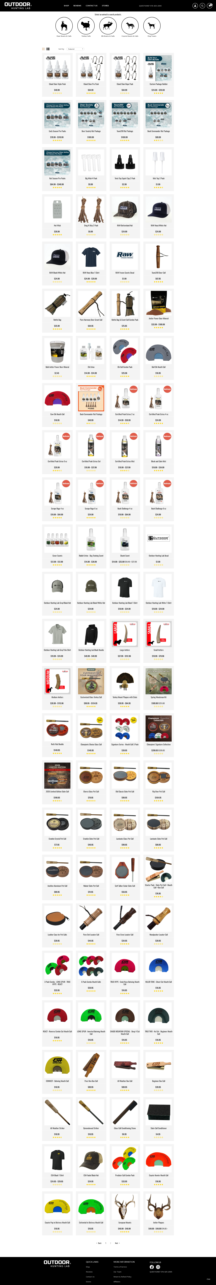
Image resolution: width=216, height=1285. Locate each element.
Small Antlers (159, 650)
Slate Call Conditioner (159, 1128)
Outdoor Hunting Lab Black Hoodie (91, 650)
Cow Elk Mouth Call (57, 414)
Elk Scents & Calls (108, 36)
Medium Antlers (57, 697)
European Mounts (125, 1222)
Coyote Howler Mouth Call (158, 1175)
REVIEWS (77, 5)
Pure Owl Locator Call (91, 934)
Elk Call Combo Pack (125, 367)
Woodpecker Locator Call (159, 934)
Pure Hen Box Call (91, 1081)
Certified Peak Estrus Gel (91, 461)
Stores (88, 1282)
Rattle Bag (57, 320)
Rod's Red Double (57, 744)
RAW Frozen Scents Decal (125, 273)
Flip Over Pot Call (158, 791)
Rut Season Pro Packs (57, 178)
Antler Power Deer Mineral (159, 318)
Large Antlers (125, 650)
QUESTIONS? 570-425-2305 (150, 6)
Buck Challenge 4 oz (125, 508)
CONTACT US (91, 5)
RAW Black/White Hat (57, 273)
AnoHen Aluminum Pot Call (57, 886)
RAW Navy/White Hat (158, 225)
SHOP (66, 5)
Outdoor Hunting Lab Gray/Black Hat (57, 603)
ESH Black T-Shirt (57, 1175)
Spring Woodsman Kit (158, 697)
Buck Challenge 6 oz (158, 508)
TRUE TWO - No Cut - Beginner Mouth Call (158, 1032)
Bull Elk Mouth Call (158, 367)
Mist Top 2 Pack (158, 178)
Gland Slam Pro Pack (91, 84)
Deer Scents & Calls (64, 36)
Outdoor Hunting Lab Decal (159, 555)
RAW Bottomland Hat (125, 225)
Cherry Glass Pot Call (91, 791)
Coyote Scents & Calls (130, 36)
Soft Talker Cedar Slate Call (125, 886)
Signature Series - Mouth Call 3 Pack (124, 744)
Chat (208, 1279)
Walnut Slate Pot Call (91, 886)
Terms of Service (120, 1267)
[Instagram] (158, 1267)
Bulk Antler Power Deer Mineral (57, 367)
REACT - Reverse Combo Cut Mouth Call (57, 1031)
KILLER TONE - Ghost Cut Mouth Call (158, 982)
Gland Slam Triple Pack (57, 84)
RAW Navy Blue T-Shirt (91, 273)
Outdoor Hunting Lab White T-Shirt (158, 603)
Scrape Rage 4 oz (57, 508)
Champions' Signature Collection (159, 744)
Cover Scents (57, 555)
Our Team (117, 1272)
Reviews (89, 1272)
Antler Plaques (158, 1222)
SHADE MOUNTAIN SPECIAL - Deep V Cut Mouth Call (125, 1032)
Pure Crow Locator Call (124, 934)
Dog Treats (152, 36)
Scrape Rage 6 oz (91, 508)
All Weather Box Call (124, 1081)
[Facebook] (152, 1267)
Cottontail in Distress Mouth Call (91, 1222)
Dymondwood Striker (91, 1128)
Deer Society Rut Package (91, 131)
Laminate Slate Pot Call (158, 839)
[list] (48, 49)
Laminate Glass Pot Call (125, 839)
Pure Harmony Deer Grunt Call (91, 320)
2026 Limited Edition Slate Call (57, 791)
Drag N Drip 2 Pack (91, 225)
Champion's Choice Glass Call (91, 744)
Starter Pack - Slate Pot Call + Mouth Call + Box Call (158, 886)
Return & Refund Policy (122, 1277)
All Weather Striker (57, 1128)
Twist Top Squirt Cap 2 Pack (125, 178)
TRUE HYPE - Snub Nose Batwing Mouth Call (124, 983)
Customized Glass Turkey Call (91, 697)
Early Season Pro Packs (57, 131)
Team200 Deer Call (159, 273)
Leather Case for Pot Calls (57, 934)
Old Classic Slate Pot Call (125, 791)
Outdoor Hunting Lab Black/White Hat (91, 603)
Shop (88, 1267)
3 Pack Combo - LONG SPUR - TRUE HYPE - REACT (57, 983)
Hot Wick (57, 225)
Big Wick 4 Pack (91, 178)
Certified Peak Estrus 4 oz (158, 414)
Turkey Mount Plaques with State (125, 697)
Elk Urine (91, 367)
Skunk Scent (125, 555)
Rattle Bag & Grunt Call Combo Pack (125, 320)
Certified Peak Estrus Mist (125, 461)
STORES (105, 5)
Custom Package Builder (159, 84)
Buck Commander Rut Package (158, 131)
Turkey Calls (86, 36)
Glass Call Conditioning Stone (125, 1128)
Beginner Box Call (158, 1081)
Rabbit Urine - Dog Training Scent (91, 555)
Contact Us (90, 1277)
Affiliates (117, 1282)
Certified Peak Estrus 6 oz (57, 461)
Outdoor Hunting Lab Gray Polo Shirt (57, 650)
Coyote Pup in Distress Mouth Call (57, 1222)
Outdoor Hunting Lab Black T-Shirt (124, 603)
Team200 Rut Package (125, 131)
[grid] (43, 49)
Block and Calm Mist (158, 461)
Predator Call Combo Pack (124, 1175)
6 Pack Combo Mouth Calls (91, 982)
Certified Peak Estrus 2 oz (124, 414)
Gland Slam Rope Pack (125, 84)
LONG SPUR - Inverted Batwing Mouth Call (91, 1032)
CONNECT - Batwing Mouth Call (57, 1081)
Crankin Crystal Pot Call (57, 839)
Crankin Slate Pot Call (91, 839)
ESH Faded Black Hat (91, 1175)
